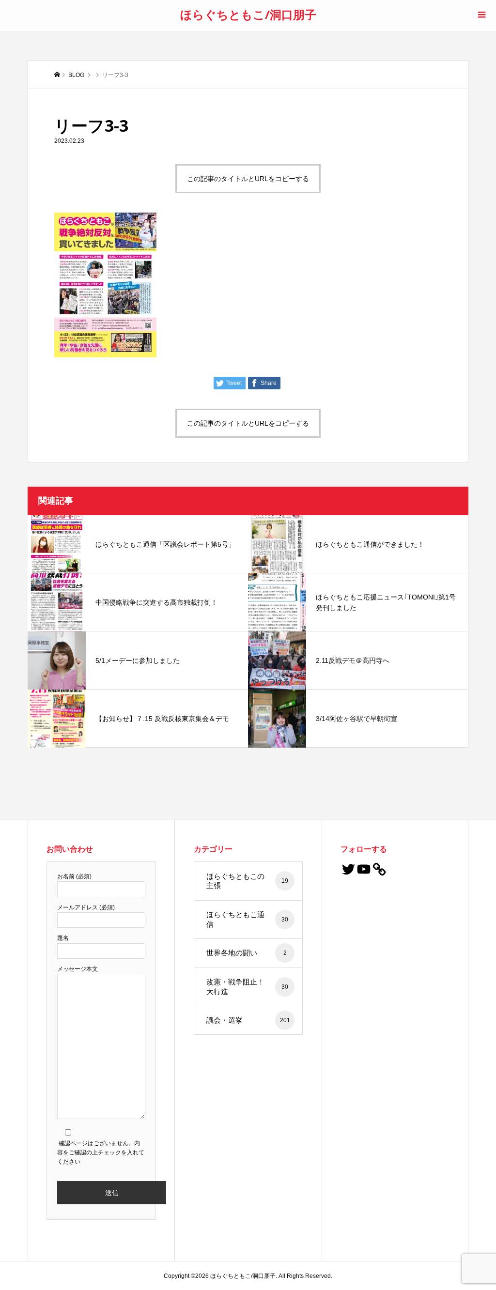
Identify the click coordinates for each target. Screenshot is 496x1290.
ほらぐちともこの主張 (247, 881)
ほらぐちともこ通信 (247, 919)
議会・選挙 (248, 1020)
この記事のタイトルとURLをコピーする (248, 179)
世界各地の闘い (246, 953)
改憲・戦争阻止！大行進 (247, 987)
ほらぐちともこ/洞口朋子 (248, 14)
